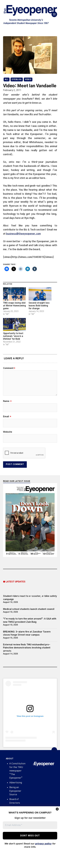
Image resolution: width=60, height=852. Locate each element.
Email (7, 416)
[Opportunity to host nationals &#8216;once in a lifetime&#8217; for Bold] (14, 324)
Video (28, 80)
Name (7, 401)
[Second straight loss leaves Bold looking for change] (40, 293)
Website (7, 432)
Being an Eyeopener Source (15, 791)
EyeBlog (17, 80)
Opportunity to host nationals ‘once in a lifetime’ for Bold (13, 336)
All (7, 80)
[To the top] (54, 750)
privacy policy (43, 843)
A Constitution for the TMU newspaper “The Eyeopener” (17, 770)
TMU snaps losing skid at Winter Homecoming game (14, 306)
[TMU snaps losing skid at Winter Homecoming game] (14, 293)
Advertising (15, 782)
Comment (9, 368)
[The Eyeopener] (30, 11)
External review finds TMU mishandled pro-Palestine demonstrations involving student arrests (26, 648)
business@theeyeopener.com (23, 234)
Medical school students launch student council (28, 609)
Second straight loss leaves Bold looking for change (39, 306)
